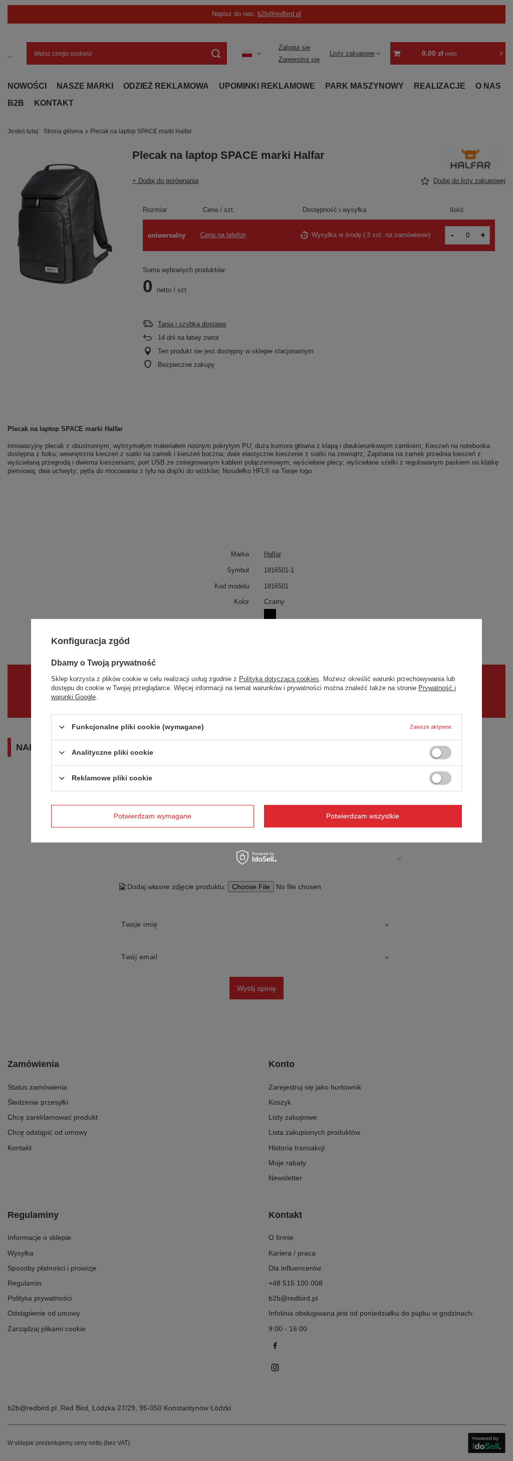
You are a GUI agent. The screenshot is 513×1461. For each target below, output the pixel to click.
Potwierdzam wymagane (152, 816)
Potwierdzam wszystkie (362, 816)
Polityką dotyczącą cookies (279, 678)
